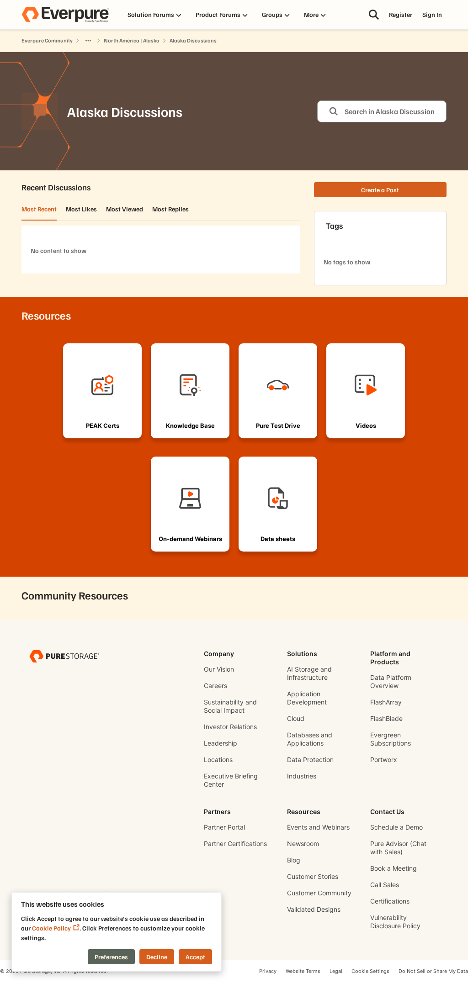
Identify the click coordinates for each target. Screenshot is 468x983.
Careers (215, 685)
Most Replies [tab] (170, 209)
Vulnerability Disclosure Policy (395, 922)
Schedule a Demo (396, 827)
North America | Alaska (132, 40)
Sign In (432, 14)
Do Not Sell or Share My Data (433, 971)
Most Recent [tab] (39, 209)
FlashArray (386, 702)
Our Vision (219, 669)
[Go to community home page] (65, 14)
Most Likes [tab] (81, 209)
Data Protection (310, 759)
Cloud (295, 718)
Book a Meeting (393, 868)
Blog (293, 860)
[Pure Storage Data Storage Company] (64, 656)
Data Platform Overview (390, 681)
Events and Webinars (318, 827)
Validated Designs (313, 909)
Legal (336, 971)
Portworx (383, 759)
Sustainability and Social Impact (230, 706)
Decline (156, 957)
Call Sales (384, 884)
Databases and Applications (309, 739)
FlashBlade (386, 718)
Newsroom (303, 843)
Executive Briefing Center (231, 780)
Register (400, 14)
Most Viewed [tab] (124, 209)
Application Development (307, 698)
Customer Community (319, 893)
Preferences (111, 957)
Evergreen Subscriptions (390, 739)
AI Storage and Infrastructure (309, 673)
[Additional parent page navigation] (88, 40)
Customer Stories (312, 876)
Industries (301, 776)
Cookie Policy (51, 928)
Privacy (268, 971)
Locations (218, 759)
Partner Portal (224, 827)
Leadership (220, 743)
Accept (195, 957)
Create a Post (380, 190)
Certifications (390, 901)
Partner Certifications (235, 843)
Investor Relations (230, 727)
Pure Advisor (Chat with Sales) (398, 848)
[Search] (373, 14)
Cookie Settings (370, 971)
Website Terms (303, 971)
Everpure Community (47, 40)
